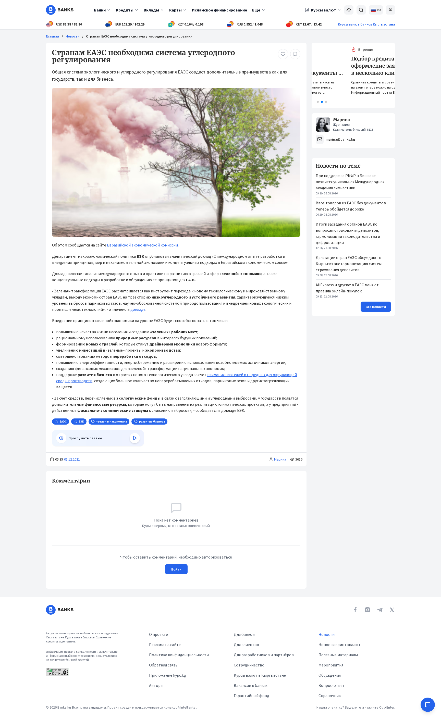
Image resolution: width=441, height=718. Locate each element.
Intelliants (188, 707)
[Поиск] (361, 10)
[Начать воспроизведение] (135, 438)
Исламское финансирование (219, 10)
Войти (176, 569)
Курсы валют (323, 10)
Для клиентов (246, 644)
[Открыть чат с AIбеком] (428, 705)
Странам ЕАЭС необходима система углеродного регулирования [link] (139, 36)
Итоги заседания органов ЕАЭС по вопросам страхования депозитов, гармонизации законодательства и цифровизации (348, 233)
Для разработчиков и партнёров (264, 654)
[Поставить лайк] (283, 54)
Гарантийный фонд (251, 695)
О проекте (158, 634)
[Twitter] (392, 610)
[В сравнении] (348, 10)
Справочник (329, 695)
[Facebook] (355, 610)
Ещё (256, 10)
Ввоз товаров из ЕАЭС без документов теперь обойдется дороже (351, 206)
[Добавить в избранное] (295, 54)
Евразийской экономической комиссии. (143, 244)
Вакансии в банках (250, 685)
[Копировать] (49, 480)
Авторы (156, 685)
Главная (52, 36)
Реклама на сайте (165, 644)
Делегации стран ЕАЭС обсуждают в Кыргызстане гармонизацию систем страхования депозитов (349, 263)
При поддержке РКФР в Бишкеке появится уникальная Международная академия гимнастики (350, 181)
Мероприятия (330, 664)
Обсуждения (329, 675)
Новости (73, 36)
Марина (280, 459)
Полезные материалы (338, 654)
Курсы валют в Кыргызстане (260, 675)
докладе (137, 309)
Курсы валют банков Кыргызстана (366, 24)
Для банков (244, 634)
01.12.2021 (72, 459)
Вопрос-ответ (331, 685)
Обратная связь (163, 664)
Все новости (376, 306)
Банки (100, 10)
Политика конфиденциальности (179, 654)
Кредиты (124, 10)
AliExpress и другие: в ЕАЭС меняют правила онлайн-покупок (347, 287)
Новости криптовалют (339, 644)
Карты (175, 10)
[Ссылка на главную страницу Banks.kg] (60, 10)
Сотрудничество (249, 664)
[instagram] (367, 610)
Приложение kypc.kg (167, 675)
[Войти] (390, 10)
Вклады (151, 10)
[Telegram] (380, 610)
